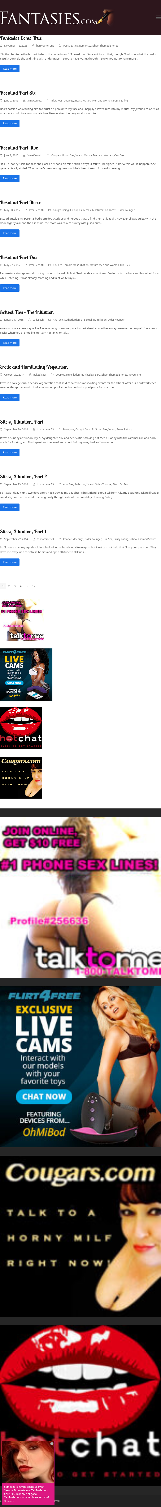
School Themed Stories (104, 45)
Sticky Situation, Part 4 (23, 422)
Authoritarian (72, 319)
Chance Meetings (73, 539)
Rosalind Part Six (18, 93)
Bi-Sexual (86, 319)
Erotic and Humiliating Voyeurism (34, 367)
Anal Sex (58, 319)
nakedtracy (39, 374)
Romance (84, 45)
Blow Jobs (56, 100)
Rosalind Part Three (20, 202)
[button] (158, 17)
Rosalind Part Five (19, 147)
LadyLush (38, 319)
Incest (78, 100)
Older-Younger (126, 210)
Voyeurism (135, 374)
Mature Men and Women (97, 100)
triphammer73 (45, 429)
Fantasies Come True (21, 38)
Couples (68, 100)
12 (34, 586)
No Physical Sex (90, 374)
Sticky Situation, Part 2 (23, 476)
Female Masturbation (95, 210)
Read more (10, 68)
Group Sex (68, 155)
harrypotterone (45, 45)
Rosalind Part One (19, 257)
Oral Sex (119, 155)
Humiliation (99, 319)
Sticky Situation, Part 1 (23, 531)
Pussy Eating (70, 45)
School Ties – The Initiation (27, 312)
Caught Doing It (62, 210)
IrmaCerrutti (34, 100)
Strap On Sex (120, 484)
